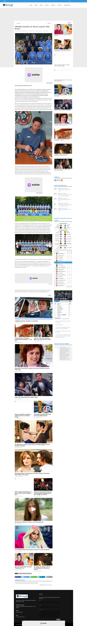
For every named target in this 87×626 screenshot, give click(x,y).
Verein (41, 5)
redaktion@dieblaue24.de (20, 616)
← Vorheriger (18, 23)
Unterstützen (67, 5)
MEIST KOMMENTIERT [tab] (65, 318)
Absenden (58, 619)
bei (64, 189)
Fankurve (53, 5)
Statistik (47, 5)
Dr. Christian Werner (27, 573)
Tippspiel (60, 5)
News (31, 5)
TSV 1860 (20, 573)
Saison (36, 5)
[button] (18, 577)
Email (40, 605)
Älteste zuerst (49, 585)
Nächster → (50, 23)
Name (40, 600)
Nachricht (41, 609)
